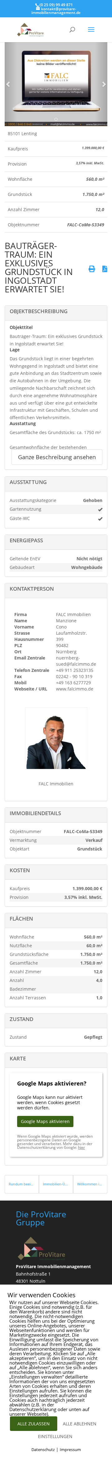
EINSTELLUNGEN (55, 1436)
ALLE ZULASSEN (33, 1424)
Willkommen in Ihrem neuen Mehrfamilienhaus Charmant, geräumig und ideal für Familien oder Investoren (90, 1184)
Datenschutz (43, 1449)
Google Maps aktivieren (45, 1121)
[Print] (92, 268)
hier (81, 1147)
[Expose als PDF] (104, 268)
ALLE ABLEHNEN (79, 1424)
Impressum (70, 1449)
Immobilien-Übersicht (56, 1184)
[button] (8, 84)
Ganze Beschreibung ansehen (57, 457)
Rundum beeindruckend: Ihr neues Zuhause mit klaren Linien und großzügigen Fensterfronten (22, 1184)
